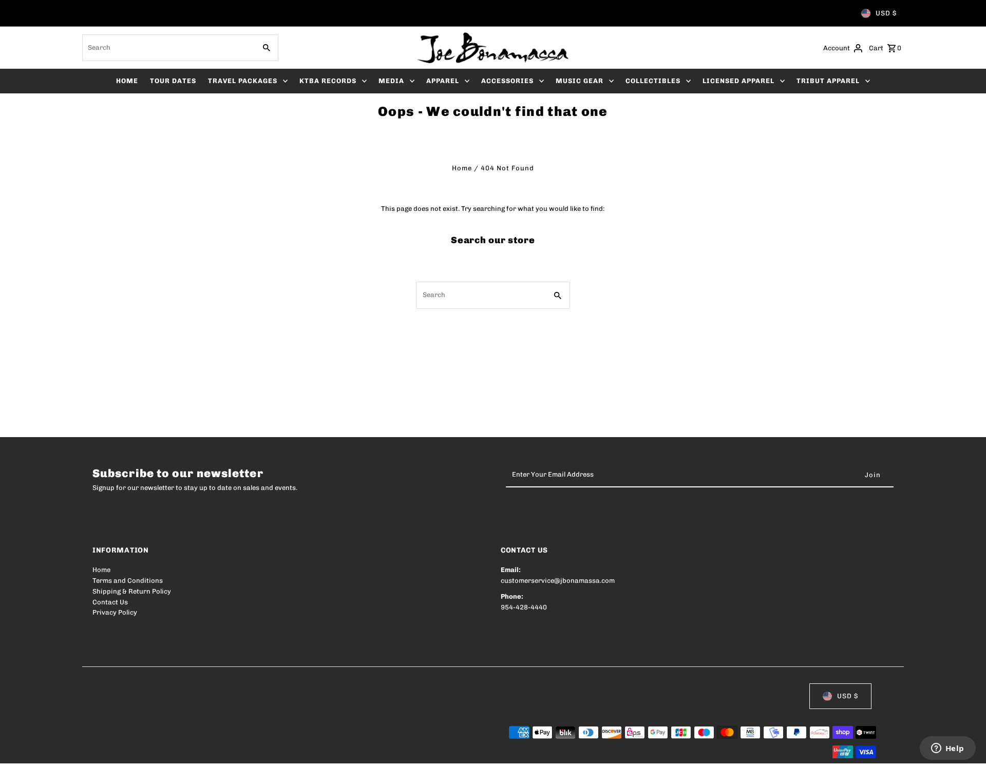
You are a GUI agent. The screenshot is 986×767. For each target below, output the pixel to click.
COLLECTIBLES (652, 81)
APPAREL (442, 81)
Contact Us (110, 602)
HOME (127, 81)
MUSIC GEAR (579, 81)
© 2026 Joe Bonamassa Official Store (152, 752)
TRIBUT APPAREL (828, 81)
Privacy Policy (114, 612)
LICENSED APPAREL (738, 81)
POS (223, 752)
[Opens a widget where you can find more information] (947, 749)
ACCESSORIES (507, 81)
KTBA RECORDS (327, 81)
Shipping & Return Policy (131, 591)
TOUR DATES (173, 81)
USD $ (886, 13)
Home (462, 168)
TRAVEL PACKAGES (242, 81)
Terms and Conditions (127, 580)
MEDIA (391, 81)
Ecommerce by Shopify (281, 752)
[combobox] (168, 48)
